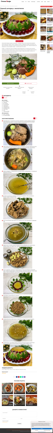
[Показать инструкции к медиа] (34, 118)
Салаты (42, 1)
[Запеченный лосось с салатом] (50, 38)
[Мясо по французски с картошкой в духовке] (31, 400)
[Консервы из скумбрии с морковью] (50, 47)
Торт (25, 1)
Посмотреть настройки (47, 430)
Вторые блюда (33, 1)
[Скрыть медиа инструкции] (36, 118)
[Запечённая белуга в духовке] (43, 20)
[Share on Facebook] (17, 377)
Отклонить (36, 430)
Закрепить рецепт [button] (29, 83)
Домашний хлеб (49, 15)
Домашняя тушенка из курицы (50, 33)
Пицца (45, 1)
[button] (2, 373)
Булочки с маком (42, 51)
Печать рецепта (11, 83)
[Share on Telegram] (23, 377)
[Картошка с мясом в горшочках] (7, 400)
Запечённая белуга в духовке (43, 24)
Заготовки (38, 1)
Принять (42, 428)
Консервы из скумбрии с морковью (49, 52)
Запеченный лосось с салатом (50, 42)
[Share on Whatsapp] (21, 377)
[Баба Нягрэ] (43, 38)
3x (6, 97)
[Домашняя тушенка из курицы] (50, 29)
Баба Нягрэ (42, 42)
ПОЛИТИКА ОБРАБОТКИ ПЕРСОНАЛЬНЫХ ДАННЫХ (30, 429)
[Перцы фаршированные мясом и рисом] (19, 400)
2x (4, 97)
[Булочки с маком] (43, 47)
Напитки (48, 1)
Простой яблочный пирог (43, 15)
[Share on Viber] (25, 377)
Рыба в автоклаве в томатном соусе (49, 24)
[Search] (51, 1)
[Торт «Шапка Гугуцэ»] (43, 29)
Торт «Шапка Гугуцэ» (43, 33)
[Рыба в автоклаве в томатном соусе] (50, 20)
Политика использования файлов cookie (17, 429)
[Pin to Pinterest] (19, 377)
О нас (7, 429)
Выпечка (23, 1)
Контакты (9, 429)
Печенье (29, 1)
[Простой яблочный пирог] (43, 11)
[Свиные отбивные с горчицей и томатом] (7, 388)
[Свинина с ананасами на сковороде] (31, 388)
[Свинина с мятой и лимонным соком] (19, 388)
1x (2, 97)
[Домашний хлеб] (50, 11)
